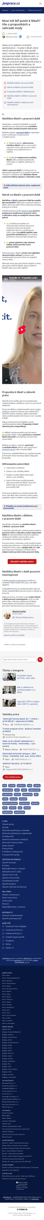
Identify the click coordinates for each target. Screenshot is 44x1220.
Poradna (5, 10)
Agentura (16, 1170)
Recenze (5, 904)
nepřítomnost (7, 794)
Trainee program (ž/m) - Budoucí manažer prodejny (22, 729)
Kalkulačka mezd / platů (11, 871)
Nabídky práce (7, 973)
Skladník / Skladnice (8, 1132)
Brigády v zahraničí (7, 1074)
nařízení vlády (26, 211)
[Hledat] (40, 659)
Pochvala (12, 1179)
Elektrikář (23, 1167)
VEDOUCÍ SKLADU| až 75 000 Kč (17, 763)
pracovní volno (24, 803)
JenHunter (17, 960)
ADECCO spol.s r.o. (7, 1107)
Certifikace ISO (8, 836)
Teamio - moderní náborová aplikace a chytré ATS (17, 1156)
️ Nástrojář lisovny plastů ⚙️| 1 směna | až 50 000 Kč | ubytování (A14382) (21, 719)
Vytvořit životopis (9, 862)
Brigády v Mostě (7, 1050)
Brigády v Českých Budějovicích (11, 1032)
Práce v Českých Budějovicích (11, 978)
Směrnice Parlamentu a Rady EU (15, 839)
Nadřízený (32, 1176)
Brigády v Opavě (7, 1056)
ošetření (17, 794)
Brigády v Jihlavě (7, 1040)
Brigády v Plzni (6, 1064)
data (4, 785)
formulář (12, 785)
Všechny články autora (24, 617)
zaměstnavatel (19, 812)
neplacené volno (34, 790)
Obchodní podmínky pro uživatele (15, 830)
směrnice (12, 808)
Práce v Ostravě (7, 1005)
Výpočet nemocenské (10, 878)
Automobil (35, 1167)
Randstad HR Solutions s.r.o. (10, 1102)
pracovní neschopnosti (17, 580)
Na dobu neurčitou (7, 1167)
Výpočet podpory (9, 884)
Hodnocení (5, 1179)
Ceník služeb (7, 901)
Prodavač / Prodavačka (9, 1121)
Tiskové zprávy (8, 824)
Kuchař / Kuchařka (7, 1113)
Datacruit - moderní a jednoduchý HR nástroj (15, 1143)
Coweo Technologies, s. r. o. (26, 961)
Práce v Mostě (6, 997)
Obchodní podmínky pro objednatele (17, 833)
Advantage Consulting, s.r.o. (10, 1096)
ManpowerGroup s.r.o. (8, 1083)
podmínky (35, 1199)
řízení (5, 808)
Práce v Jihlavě (6, 986)
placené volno (27, 794)
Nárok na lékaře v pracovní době (20, 87)
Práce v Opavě (6, 1002)
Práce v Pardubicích (8, 1007)
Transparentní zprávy (10, 855)
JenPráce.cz (7, 3)
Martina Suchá (12, 37)
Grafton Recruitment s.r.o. (10, 1086)
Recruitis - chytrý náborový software (12, 1153)
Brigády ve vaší (9, 1077)
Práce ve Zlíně (6, 1018)
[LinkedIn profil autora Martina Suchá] (20, 37)
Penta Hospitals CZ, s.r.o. (9, 1091)
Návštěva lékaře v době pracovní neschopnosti (20, 103)
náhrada (37, 785)
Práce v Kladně (6, 991)
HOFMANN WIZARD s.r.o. (9, 1088)
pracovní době (23, 132)
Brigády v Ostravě (7, 1059)
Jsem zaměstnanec (18, 10)
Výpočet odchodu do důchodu (14, 887)
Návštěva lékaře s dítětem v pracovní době (22, 97)
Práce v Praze (6, 1013)
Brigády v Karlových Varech (10, 1042)
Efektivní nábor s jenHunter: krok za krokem (15, 1145)
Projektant (17, 1167)
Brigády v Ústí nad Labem (9, 1069)
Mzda (3, 1176)
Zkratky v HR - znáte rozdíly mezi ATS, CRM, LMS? (16, 1161)
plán (36, 794)
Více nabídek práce (12, 777)
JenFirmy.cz (28, 958)
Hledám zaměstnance (11, 895)
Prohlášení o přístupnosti (12, 851)
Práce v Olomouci (7, 999)
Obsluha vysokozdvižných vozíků (11, 1126)
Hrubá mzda (24, 1176)
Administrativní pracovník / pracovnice (13, 1134)
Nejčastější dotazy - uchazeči (13, 868)
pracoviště (23, 799)
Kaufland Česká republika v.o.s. (11, 1099)
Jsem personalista (20, 1179)
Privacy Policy (7, 848)
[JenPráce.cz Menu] (40, 3)
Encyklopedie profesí (10, 881)
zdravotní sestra (8, 449)
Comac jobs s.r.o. (7, 1094)
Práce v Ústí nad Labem (9, 1015)
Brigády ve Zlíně (7, 1072)
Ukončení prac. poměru (13, 1176)
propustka (35, 803)
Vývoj (28, 1167)
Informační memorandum (12, 842)
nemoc (24, 790)
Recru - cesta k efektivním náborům (12, 1151)
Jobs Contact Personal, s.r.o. (10, 1104)
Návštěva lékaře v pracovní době (20, 83)
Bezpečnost (5, 1170)
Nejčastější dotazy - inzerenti (13, 907)
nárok (17, 790)
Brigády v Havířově (7, 1034)
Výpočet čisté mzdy (10, 875)
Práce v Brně (6, 975)
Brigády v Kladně (7, 1045)
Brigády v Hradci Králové (9, 1037)
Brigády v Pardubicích (8, 1061)
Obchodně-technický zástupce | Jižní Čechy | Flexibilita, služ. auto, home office (22, 754)
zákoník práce (7, 812)
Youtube (27, 808)
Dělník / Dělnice (6, 1118)
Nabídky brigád (7, 1027)
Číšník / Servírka (7, 1137)
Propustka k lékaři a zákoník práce (20, 92)
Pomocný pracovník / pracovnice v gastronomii (16, 1129)
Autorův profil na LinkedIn (14, 635)
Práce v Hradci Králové (9, 983)
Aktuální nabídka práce (22, 561)
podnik (5, 799)
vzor (20, 808)
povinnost (14, 799)
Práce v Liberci (6, 994)
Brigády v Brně (6, 1029)
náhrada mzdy (7, 790)
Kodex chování (8, 845)
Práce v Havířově (7, 981)
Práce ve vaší (8, 1023)
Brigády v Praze (6, 1066)
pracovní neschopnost (10, 803)
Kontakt (5, 827)
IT (31, 1167)
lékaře (15, 200)
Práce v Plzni (6, 1010)
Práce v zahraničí (7, 1021)
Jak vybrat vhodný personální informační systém (16, 1148)
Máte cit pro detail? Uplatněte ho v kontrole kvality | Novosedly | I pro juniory (19, 743)
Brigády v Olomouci (8, 1053)
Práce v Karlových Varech (9, 989)
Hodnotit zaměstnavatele (12, 915)
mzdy (29, 785)
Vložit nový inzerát (9, 897)
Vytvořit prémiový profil (11, 918)
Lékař (11, 1170)
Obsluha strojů (6, 1124)
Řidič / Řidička (6, 1116)
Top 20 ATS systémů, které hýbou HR (13, 1159)
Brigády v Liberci (7, 1048)
